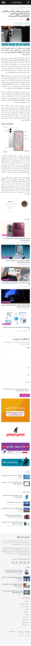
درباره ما (28, 633)
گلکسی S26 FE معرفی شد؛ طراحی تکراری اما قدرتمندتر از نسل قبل (11, 522)
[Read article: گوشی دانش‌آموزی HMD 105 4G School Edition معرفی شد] (26, 497)
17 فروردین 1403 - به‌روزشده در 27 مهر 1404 (14, 504)
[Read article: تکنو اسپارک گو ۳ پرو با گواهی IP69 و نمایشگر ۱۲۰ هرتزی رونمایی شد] (15, 230)
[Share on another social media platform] (5, 44)
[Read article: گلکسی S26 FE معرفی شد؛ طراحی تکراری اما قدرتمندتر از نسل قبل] (26, 523)
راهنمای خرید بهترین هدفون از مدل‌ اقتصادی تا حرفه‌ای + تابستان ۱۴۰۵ (13, 571)
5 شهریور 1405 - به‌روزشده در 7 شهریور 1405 (14, 525)
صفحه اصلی (27, 631)
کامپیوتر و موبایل (22, 7)
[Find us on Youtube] (24, 562)
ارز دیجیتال (25, 612)
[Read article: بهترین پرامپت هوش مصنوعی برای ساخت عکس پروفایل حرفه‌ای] (26, 592)
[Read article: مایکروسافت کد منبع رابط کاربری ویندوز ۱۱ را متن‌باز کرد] (15, 318)
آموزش (26, 609)
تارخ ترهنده (25, 242)
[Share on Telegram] (19, 44)
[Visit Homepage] (16, 2)
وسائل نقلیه (25, 619)
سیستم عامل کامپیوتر (6, 302)
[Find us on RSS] (13, 562)
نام (28, 367)
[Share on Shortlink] (26, 44)
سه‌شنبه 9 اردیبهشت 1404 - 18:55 (11, 19)
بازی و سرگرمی (25, 622)
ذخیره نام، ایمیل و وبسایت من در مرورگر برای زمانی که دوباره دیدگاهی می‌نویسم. (15, 389)
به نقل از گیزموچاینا (24, 155)
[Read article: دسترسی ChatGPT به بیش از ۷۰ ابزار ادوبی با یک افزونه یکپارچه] (26, 484)
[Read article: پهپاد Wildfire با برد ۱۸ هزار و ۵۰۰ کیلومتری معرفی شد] (26, 510)
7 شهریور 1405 (19, 242)
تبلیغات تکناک (12, 631)
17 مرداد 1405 (19, 485)
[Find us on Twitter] (28, 562)
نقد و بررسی (25, 606)
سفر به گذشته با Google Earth (14, 502)
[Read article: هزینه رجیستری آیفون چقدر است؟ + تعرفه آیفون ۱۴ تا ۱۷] (26, 579)
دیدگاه (28, 347)
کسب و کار (25, 617)
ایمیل (28, 375)
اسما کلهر (21, 19)
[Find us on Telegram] (20, 562)
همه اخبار (20, 631)
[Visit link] (15, 410)
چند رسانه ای (25, 625)
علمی (27, 614)
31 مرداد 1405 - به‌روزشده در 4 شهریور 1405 (14, 512)
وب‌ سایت (27, 382)
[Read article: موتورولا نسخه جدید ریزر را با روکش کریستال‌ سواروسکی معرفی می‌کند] (15, 252)
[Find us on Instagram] (16, 562)
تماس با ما (21, 633)
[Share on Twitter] (12, 44)
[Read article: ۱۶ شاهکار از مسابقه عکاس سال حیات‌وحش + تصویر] (26, 477)
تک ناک (28, 7)
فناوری (26, 601)
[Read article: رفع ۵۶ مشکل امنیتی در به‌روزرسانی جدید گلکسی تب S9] (15, 274)
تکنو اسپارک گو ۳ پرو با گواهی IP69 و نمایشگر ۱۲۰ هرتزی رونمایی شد (13, 516)
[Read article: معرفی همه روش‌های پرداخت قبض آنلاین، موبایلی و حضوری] (26, 585)
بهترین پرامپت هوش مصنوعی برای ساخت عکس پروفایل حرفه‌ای (12, 591)
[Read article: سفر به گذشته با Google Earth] (26, 504)
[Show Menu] (28, 2)
